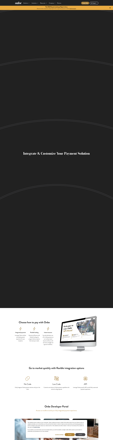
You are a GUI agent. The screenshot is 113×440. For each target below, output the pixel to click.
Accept (69, 434)
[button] (26, 3)
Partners (59, 3)
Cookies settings (59, 434)
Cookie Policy (36, 427)
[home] (18, 3)
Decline (80, 434)
